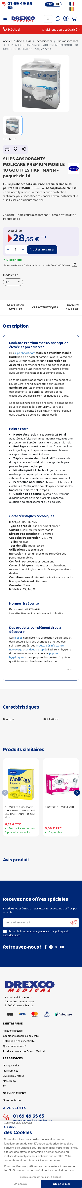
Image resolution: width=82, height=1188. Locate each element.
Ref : (5, 139)
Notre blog (9, 1081)
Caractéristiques (45, 307)
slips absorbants (25, 353)
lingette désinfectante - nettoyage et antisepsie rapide (37, 647)
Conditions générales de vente (21, 1036)
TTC (49, 4)
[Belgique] (71, 9)
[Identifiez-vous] (66, 19)
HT (57, 4)
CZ (4, 1086)
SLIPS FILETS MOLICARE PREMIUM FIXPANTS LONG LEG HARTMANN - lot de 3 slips (20, 812)
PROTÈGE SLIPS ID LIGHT (59, 807)
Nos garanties (11, 1065)
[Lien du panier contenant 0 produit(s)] (74, 19)
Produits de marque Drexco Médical (24, 1051)
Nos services (10, 1071)
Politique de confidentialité (19, 1041)
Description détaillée (15, 307)
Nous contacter (12, 1100)
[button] (24, 149)
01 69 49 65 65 (19, 6)
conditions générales (37, 931)
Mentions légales (13, 1031)
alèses (18, 637)
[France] (71, 4)
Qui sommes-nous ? (14, 1046)
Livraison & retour (13, 1076)
